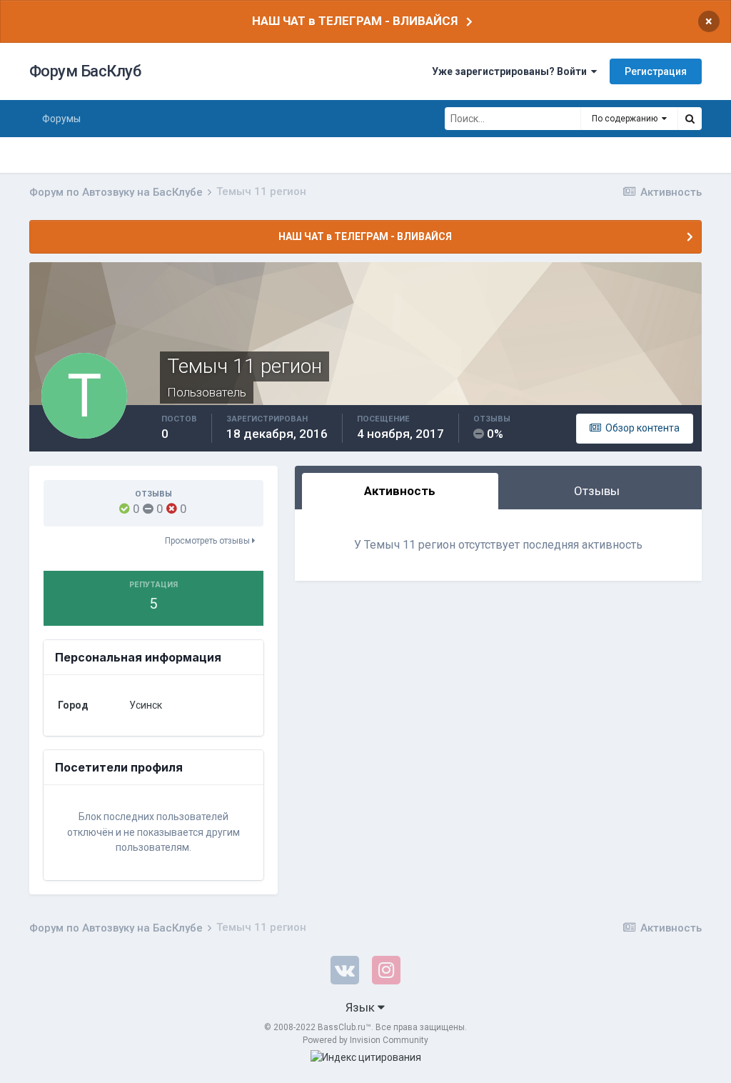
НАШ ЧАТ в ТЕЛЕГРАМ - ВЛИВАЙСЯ (355, 21)
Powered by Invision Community (365, 1040)
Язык (362, 1007)
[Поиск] (689, 118)
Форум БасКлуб (85, 71)
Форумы (61, 118)
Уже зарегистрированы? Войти (511, 71)
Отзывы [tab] (597, 491)
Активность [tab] (399, 491)
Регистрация (656, 71)
